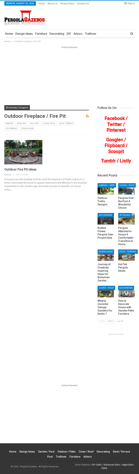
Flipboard (115, 145)
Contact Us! (83, 3)
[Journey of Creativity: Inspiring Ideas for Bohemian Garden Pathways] (106, 255)
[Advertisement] (69, 76)
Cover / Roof (49, 123)
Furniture (41, 33)
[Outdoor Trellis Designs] (106, 189)
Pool (50, 456)
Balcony (34, 123)
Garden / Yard (107, 185)
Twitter (114, 124)
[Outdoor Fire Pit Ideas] (23, 152)
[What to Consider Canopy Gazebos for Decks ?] (106, 291)
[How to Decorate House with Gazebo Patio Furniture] (126, 291)
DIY (69, 33)
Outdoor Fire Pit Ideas (20, 169)
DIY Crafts (97, 465)
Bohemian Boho (112, 465)
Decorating (56, 33)
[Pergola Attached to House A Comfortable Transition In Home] (126, 219)
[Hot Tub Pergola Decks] (126, 255)
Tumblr (108, 160)
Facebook (115, 118)
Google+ (114, 139)
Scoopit (116, 151)
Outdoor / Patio (67, 451)
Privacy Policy (67, 3)
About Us (53, 3)
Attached (21, 123)
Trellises (90, 33)
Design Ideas (24, 33)
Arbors (78, 33)
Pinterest (116, 130)
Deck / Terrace (66, 123)
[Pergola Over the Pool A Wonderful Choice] (126, 189)
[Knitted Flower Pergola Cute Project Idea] (106, 219)
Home (42, 3)
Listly (125, 160)
